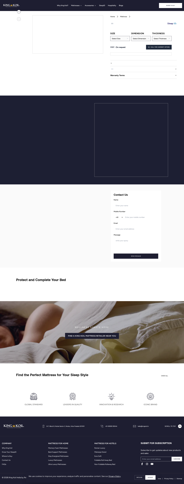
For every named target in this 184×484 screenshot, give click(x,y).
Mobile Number (119, 211)
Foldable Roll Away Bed (103, 460)
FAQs (4, 464)
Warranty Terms (117, 75)
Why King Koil (7, 448)
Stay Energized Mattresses (58, 456)
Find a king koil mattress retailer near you (92, 336)
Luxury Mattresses (55, 460)
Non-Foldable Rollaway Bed (104, 464)
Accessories (89, 5)
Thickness (158, 33)
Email (116, 223)
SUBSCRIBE (177, 459)
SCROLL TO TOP (170, 426)
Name (116, 200)
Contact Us (6, 460)
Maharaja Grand (100, 452)
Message (117, 235)
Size (112, 33)
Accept (150, 477)
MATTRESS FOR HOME (58, 443)
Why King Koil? (62, 5)
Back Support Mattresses (57, 452)
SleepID (102, 5)
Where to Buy (170, 5)
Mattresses (75, 5)
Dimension (137, 33)
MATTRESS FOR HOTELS (105, 443)
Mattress (123, 17)
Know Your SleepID (9, 452)
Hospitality (112, 5)
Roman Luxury (99, 448)
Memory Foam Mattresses (58, 448)
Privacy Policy (115, 476)
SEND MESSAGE (136, 256)
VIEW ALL (164, 376)
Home (112, 17)
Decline (139, 477)
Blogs (121, 5)
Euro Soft (97, 456)
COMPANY (7, 443)
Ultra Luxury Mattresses (57, 464)
